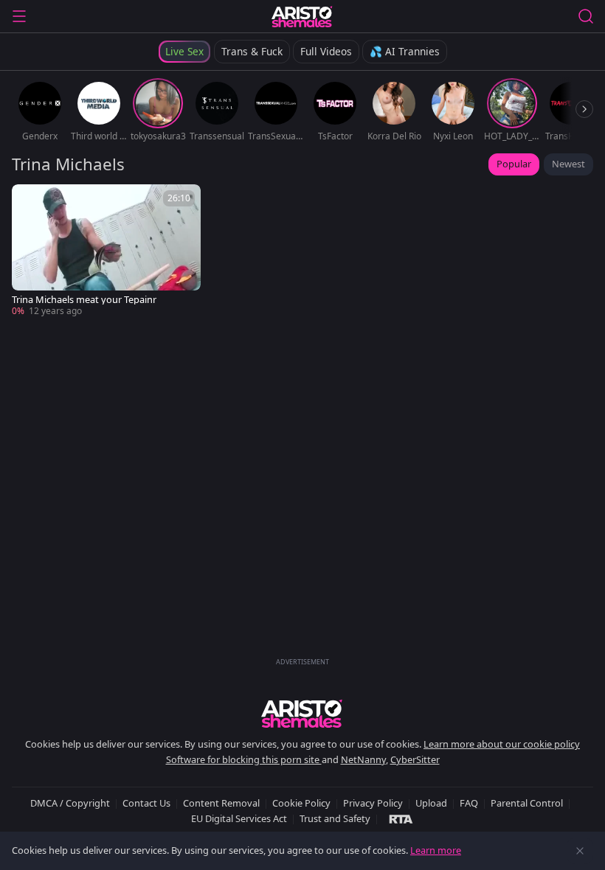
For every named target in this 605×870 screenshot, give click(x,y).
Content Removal (221, 803)
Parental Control (527, 803)
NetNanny (363, 759)
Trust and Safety (335, 818)
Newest (568, 163)
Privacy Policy (373, 803)
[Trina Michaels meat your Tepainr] (106, 251)
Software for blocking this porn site (244, 759)
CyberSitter (415, 759)
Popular (514, 163)
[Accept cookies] (580, 851)
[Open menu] (19, 16)
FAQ (469, 803)
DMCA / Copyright (70, 803)
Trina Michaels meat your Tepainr (84, 299)
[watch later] (29, 202)
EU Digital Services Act (239, 818)
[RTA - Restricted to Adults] (401, 818)
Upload (431, 803)
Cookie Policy (301, 803)
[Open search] (586, 16)
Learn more (435, 850)
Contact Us (146, 803)
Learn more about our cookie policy (502, 744)
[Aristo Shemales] (302, 16)
